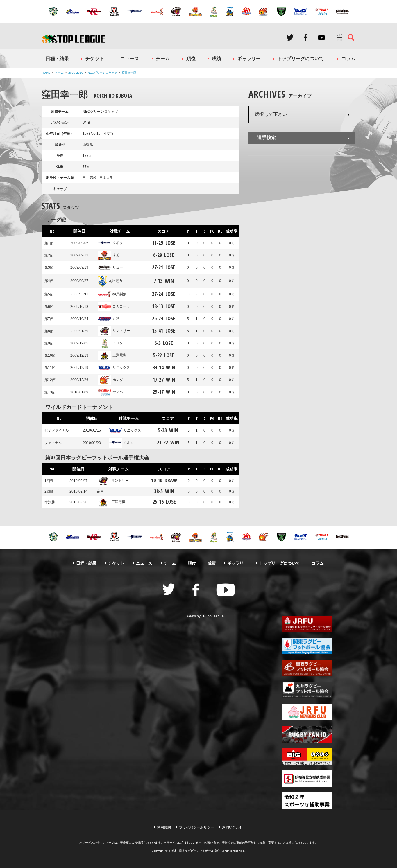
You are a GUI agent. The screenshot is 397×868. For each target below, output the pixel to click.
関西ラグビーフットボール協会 (307, 668)
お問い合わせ (232, 827)
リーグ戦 (55, 219)
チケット (94, 58)
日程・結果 (57, 58)
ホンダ (117, 380)
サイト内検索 (351, 37)
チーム (163, 58)
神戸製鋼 (119, 294)
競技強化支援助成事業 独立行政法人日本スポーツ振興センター (307, 778)
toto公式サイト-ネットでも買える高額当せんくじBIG (307, 756)
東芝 (115, 255)
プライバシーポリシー (196, 827)
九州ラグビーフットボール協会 (307, 690)
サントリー (121, 331)
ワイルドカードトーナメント (79, 406)
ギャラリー (249, 58)
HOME (46, 72)
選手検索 (266, 137)
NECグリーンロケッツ (102, 72)
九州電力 (115, 281)
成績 (216, 58)
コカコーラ (121, 306)
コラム (348, 58)
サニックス (121, 368)
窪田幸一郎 (129, 72)
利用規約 (164, 827)
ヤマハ (117, 392)
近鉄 (115, 319)
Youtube (321, 37)
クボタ (117, 243)
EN (339, 40)
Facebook (305, 37)
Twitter (290, 37)
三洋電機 (119, 355)
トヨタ (117, 343)
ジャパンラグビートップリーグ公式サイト (73, 39)
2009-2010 (75, 72)
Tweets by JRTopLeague (204, 616)
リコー (117, 267)
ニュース (130, 58)
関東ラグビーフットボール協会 (307, 646)
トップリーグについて (300, 58)
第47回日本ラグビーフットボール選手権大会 (97, 457)
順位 (191, 58)
